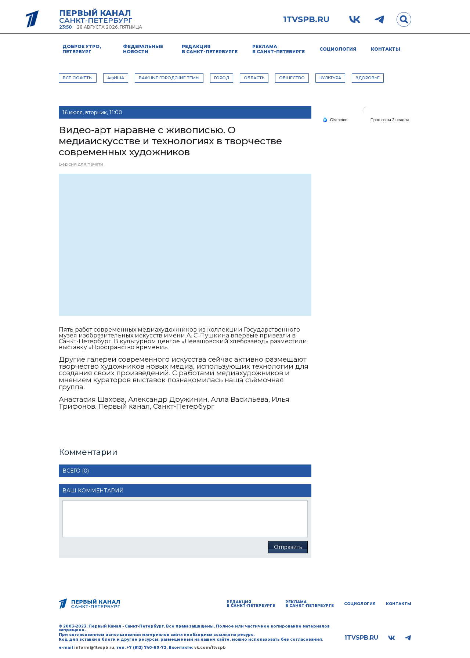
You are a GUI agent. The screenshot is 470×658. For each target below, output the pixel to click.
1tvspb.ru (306, 19)
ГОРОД (221, 77)
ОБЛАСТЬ (254, 77)
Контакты (385, 49)
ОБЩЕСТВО (292, 77)
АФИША (115, 77)
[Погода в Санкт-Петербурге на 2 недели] (389, 120)
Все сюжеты (78, 77)
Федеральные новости (143, 49)
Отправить (288, 547)
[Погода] (335, 119)
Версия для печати (81, 164)
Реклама (278, 49)
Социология (337, 49)
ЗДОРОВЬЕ (368, 77)
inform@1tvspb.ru (94, 647)
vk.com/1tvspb (210, 647)
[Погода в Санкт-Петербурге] (366, 113)
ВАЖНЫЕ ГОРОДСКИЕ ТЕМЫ (169, 77)
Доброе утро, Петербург (81, 49)
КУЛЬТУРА (330, 77)
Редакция (210, 49)
